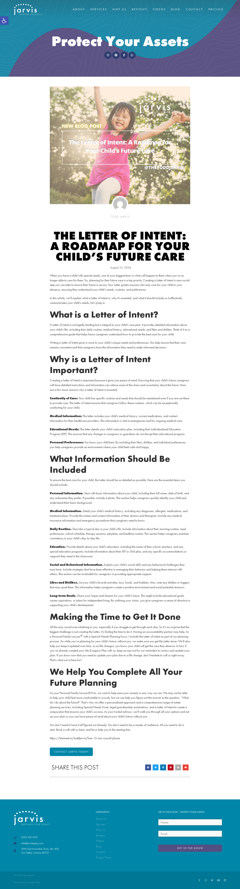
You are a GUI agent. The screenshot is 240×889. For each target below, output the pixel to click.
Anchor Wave (34, 882)
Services (98, 9)
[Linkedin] (225, 880)
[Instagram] (206, 880)
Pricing (216, 9)
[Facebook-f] (199, 880)
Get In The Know (190, 848)
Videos (159, 9)
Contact (194, 9)
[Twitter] (212, 880)
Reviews (139, 9)
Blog (176, 9)
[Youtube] (218, 880)
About (79, 9)
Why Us (119, 9)
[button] (4, 20)
